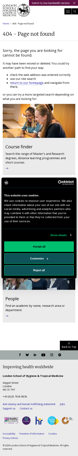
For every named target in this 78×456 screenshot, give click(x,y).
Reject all (39, 270)
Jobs (62, 404)
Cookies (52, 433)
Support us (9, 408)
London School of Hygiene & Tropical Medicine (16, 12)
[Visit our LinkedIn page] (35, 355)
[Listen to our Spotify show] (59, 355)
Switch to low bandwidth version (51, 3)
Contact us (26, 408)
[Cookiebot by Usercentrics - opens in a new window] (58, 182)
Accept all (39, 246)
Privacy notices (10, 438)
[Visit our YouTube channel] (43, 355)
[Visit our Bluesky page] (27, 355)
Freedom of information (31, 433)
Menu (68, 11)
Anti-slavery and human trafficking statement (29, 404)
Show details (58, 235)
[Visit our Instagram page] (51, 355)
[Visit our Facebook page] (20, 355)
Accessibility (9, 433)
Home (6, 23)
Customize (37, 258)
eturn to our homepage (27, 83)
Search (75, 11)
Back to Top (69, 347)
